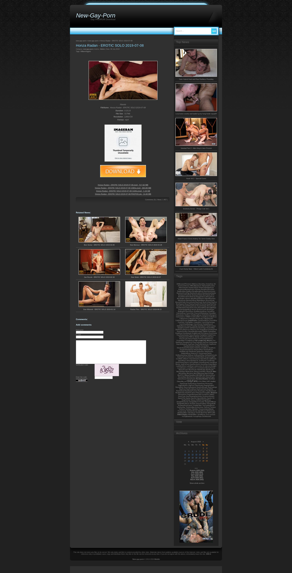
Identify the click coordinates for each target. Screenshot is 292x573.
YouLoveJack (210, 414)
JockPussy (211, 360)
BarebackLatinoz (196, 293)
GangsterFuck (188, 342)
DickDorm (179, 329)
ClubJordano (180, 317)
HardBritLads (183, 351)
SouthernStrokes (208, 396)
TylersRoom (202, 411)
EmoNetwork (187, 333)
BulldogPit (181, 311)
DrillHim (205, 331)
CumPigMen (189, 322)
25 (189, 461)
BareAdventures (209, 291)
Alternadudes (183, 287)
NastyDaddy (191, 379)
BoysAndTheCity (200, 304)
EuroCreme (213, 333)
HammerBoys (208, 349)
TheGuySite (181, 407)
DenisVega (202, 328)
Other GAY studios (209, 381)
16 (207, 454)
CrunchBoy (213, 320)
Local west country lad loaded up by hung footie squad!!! (196, 114)
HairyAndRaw (198, 349)
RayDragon (202, 391)
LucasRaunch (191, 368)
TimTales (188, 409)
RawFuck (182, 389)
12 (192, 454)
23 (207, 458)
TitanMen (195, 409)
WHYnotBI (211, 413)
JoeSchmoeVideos (182, 362)
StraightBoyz (206, 400)
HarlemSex (200, 351)
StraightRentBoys (183, 403)
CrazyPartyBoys (203, 320)
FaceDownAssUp (183, 335)
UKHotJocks (210, 411)
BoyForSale (207, 302)
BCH (212, 295)
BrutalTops (210, 309)
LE (203, 366)
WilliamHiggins (85, 51)
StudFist (192, 403)
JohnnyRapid (193, 362)
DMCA (208, 554)
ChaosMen (212, 313)
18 (189, 458)
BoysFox (180, 306)
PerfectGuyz (192, 383)
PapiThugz (184, 383)
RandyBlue (179, 387)
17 (185, 458)
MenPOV (180, 375)
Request (214, 392)
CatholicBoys (181, 313)
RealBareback (211, 391)
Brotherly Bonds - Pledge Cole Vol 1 (196, 209)
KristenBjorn (212, 364)
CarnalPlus (210, 311)
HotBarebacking (181, 355)
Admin (102, 49)
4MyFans (195, 284)
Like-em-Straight (210, 366)
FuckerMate (181, 340)
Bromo (194, 309)
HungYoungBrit (210, 357)
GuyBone (212, 348)
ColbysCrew (183, 318)
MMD (201, 375)
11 (189, 454)
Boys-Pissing (189, 304)
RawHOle (210, 389)
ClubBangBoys (196, 315)
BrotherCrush (201, 309)
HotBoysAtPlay (199, 355)
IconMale (179, 359)
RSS (200, 394)
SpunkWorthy (202, 398)
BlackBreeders (210, 298)
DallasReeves (181, 326)
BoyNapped (180, 304)
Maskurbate (189, 371)
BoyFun (214, 302)
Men (214, 371)
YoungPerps (197, 416)
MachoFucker (183, 369)
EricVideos (205, 333)
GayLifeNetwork (181, 344)
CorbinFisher (192, 320)
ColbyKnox (213, 317)
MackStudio (193, 369)
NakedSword (182, 379)
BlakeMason (201, 300)
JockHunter (203, 360)
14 (200, 454)
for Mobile (196, 337)
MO (204, 375)
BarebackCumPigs (183, 293)
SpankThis (181, 398)
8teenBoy (201, 284)
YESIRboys (201, 414)
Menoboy (190, 373)
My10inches (191, 377)
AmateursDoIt (193, 287)
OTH (199, 381)
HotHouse (190, 357)
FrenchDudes (209, 337)
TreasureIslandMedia (206, 409)
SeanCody (182, 396)
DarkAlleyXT (202, 326)
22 (203, 458)
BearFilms (181, 297)
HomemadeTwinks (205, 353)
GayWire (198, 346)
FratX (202, 337)
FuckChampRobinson (205, 338)
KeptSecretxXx (195, 364)
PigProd (191, 385)
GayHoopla (213, 342)
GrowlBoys (204, 348)
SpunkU (194, 398)
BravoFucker (211, 306)
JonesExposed (204, 362)
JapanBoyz (182, 360)
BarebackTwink (197, 295)
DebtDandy (194, 328)
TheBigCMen (197, 405)
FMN (190, 337)
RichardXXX (182, 394)
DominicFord (212, 329)
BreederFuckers (192, 307)
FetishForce (211, 335)
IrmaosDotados (194, 359)
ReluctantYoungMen (203, 392)
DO (198, 329)
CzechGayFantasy (208, 322)
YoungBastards (187, 416)
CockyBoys (205, 317)
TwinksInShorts (192, 411)
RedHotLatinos (190, 392)
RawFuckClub (201, 389)
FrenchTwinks (193, 338)
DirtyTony (193, 329)
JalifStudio (212, 359)
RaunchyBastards (190, 387)
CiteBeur (187, 315)
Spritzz (188, 398)
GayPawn (191, 344)
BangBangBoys (197, 291)
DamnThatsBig (192, 326)
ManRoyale (210, 369)
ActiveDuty (209, 284)
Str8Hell (199, 400)
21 (200, 458)
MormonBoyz (210, 375)
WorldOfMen (192, 414)
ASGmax (198, 289)
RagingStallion (209, 385)
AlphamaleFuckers (208, 286)
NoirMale (212, 379)
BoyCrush (198, 302)
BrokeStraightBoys (184, 309)
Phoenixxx (209, 383)
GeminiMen (205, 346)
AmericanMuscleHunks (186, 289)
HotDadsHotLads (211, 355)
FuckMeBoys (189, 340)
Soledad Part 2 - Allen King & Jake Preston (196, 148)
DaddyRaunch (208, 324)
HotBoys (190, 355)
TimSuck (182, 409)
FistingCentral (183, 337)
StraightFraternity (183, 402)
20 (196, 458)
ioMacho (186, 359)
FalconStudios (194, 335)
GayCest (205, 342)
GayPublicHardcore (202, 344)
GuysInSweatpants (186, 349)
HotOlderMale (199, 357)
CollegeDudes (208, 318)
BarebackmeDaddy (209, 293)
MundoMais (182, 377)
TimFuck (207, 407)
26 (192, 461)
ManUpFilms (180, 371)
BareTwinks (207, 295)
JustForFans (185, 364)
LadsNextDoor (181, 366)
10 (185, 454)
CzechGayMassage (186, 324)
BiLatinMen (181, 298)
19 (192, 458)
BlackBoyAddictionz (198, 298)
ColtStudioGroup (181, 320)
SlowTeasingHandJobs (194, 396)
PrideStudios (199, 385)
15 (203, 454)
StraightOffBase (210, 402)
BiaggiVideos (200, 297)
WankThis (203, 413)
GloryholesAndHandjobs (185, 348)
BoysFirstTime (211, 304)
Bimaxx (187, 298)
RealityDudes (180, 392)
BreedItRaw (202, 307)
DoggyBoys (204, 329)
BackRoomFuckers (207, 289)
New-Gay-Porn (95, 15)
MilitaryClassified (190, 375)
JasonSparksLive (192, 360)
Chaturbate (180, 315)
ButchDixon (190, 311)
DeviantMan (210, 328)
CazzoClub (190, 313)
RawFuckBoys (191, 389)
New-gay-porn (138, 559)
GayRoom (212, 344)
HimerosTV (194, 353)
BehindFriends (191, 297)
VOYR (198, 413)
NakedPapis (210, 377)
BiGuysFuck (210, 297)
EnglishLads (196, 333)
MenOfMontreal (199, 373)
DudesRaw (212, 331)
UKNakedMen (182, 413)
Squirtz (209, 398)
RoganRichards (192, 394)
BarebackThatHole (184, 295)
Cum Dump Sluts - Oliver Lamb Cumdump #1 (196, 269)
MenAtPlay (182, 373)
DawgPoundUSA (183, 328)
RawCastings (212, 387)
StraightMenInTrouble (196, 402)
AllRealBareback (195, 286)
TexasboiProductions (185, 405)
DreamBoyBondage (195, 331)
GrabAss (197, 348)
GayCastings (197, 342)
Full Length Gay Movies (203, 340)
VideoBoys (191, 413)
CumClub (181, 322)
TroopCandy (182, 411)
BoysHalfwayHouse (190, 306)
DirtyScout (186, 329)
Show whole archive (197, 483)
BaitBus (189, 291)
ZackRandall (206, 416)
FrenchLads (183, 338)
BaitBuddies (181, 291)
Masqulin (209, 371)
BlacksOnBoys (191, 300)
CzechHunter (198, 324)
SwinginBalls (211, 403)
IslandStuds (204, 359)
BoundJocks (190, 302)
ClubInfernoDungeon (209, 315)
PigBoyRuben (183, 385)
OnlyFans (192, 381)
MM (197, 375)
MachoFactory (210, 368)
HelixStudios (209, 351)
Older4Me (180, 381)
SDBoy (211, 394)
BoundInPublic (181, 302)
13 (196, 454)
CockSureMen (195, 317)
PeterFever (201, 383)
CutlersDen (197, 322)
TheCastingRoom (208, 405)
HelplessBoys (185, 353)
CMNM (187, 317)
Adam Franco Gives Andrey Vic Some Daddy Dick (196, 239)
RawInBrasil (180, 391)
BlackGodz (182, 300)
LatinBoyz (190, 366)
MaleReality (201, 369)
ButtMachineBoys (200, 311)
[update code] (107, 375)
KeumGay (204, 364)
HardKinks (192, 351)
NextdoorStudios (202, 379)
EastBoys (179, 333)
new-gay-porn (88, 49)
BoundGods (210, 300)
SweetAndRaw (201, 403)
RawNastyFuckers (191, 391)
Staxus (193, 400)
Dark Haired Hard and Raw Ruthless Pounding (196, 79)
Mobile (157, 559)
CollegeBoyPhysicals (195, 318)
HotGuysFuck (182, 357)
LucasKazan (181, 368)
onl (185, 381)
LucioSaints (201, 368)
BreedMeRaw (211, 307)
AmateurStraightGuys (206, 287)
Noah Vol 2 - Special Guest (196, 178)
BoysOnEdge (202, 306)
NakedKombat (200, 377)
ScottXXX (205, 394)
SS (213, 398)
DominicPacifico (182, 331)
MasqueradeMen (200, 371)
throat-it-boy (199, 407)
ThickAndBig (190, 407)
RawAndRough (202, 387)
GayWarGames (189, 346)
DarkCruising (211, 326)
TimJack (213, 407)
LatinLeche (198, 366)
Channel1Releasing (201, 313)
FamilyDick (203, 335)
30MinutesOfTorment (184, 284)
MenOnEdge (209, 373)
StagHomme (186, 400)
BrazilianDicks (181, 307)
